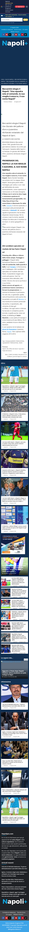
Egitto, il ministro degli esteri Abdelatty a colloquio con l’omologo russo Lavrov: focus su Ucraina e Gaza (14, 733)
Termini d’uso (17, 29)
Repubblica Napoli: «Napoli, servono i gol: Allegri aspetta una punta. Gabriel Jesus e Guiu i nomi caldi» (19, 637)
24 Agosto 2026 (22, 608)
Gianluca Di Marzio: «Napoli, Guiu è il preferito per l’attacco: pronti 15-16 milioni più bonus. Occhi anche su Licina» (19, 592)
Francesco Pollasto (8, 101)
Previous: (13, 348)
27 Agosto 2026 (13, 391)
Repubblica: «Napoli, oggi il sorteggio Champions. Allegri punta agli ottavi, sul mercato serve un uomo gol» (13, 387)
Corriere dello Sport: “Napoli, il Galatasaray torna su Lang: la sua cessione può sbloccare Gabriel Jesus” (18, 581)
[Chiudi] (4, 6)
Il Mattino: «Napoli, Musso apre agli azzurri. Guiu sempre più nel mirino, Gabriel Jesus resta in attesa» (19, 614)
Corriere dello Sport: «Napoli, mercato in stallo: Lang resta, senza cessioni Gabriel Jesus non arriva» (14, 443)
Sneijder (9, 206)
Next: (16, 354)
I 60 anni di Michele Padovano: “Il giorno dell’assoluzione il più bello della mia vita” (13, 705)
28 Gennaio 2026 (13, 676)
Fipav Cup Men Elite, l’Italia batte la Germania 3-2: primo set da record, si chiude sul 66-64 (12, 762)
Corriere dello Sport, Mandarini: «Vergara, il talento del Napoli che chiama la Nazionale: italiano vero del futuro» (18, 603)
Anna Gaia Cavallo (7, 736)
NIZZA (20, 343)
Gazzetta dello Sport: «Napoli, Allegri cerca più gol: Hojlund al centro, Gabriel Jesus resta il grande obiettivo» (19, 625)
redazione (6, 391)
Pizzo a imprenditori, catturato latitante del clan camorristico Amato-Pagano (14, 790)
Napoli (9, 331)
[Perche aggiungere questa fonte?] (26, 7)
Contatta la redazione (7, 29)
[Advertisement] (14, 62)
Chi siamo (25, 29)
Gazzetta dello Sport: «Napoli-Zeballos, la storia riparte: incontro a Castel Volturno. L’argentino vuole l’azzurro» (14, 471)
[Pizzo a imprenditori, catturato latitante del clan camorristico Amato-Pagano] (14, 779)
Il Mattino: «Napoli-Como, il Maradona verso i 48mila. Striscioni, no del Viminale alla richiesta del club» (14, 415)
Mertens (21, 299)
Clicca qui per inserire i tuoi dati (7, 22)
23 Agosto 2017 (17, 101)
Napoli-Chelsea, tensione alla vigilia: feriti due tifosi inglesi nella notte (12, 673)
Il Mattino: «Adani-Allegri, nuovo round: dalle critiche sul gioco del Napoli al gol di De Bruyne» (14, 527)
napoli (4, 343)
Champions (8, 341)
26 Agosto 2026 (13, 475)
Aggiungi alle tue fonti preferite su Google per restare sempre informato (9, 6)
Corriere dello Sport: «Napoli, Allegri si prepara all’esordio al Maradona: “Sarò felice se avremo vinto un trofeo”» (14, 499)
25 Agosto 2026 (13, 531)
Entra (25, 19)
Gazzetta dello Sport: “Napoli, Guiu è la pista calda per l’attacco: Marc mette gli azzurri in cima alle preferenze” (18, 648)
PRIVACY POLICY (15, 31)
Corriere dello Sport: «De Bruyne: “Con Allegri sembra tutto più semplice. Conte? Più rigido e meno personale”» (14, 568)
